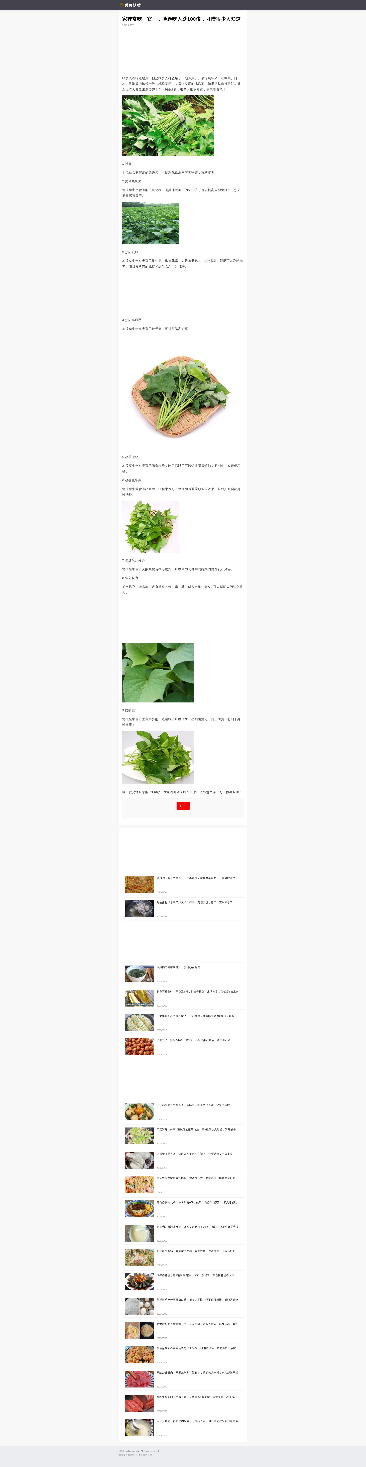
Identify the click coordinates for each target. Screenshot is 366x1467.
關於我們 (123, 1455)
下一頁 (183, 806)
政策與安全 (133, 1455)
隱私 (145, 1455)
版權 (150, 1455)
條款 (141, 1455)
